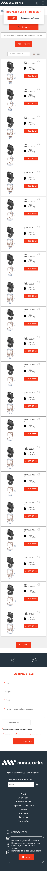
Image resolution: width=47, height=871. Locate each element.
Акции (23, 794)
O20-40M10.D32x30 (29, 338)
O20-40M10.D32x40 (29, 586)
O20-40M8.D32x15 (29, 503)
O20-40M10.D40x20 (29, 613)
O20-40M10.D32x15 (29, 145)
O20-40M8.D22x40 (29, 558)
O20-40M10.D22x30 (29, 118)
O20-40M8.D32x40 (29, 420)
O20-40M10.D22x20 (29, 63)
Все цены (32, 76)
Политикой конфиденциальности (28, 734)
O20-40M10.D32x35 (29, 448)
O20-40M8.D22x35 (29, 475)
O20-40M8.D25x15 (29, 310)
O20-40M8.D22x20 (29, 228)
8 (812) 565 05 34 (19, 832)
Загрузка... (23, 645)
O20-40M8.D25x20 (29, 393)
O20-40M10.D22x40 (29, 255)
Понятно (26, 857)
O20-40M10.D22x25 (29, 90)
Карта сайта (23, 821)
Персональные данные (23, 805)
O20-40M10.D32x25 (29, 283)
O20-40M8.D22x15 (29, 173)
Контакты (23, 817)
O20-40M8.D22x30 (29, 365)
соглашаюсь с (23, 734)
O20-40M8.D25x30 (29, 530)
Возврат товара (23, 802)
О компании (23, 798)
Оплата (23, 809)
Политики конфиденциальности (26, 851)
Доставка (23, 813)
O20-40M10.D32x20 (29, 200)
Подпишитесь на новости (21, 779)
